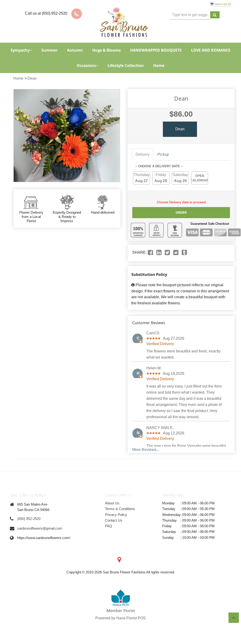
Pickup (163, 154)
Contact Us (113, 520)
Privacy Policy (116, 515)
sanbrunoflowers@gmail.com (39, 528)
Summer (49, 50)
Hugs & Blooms (106, 50)
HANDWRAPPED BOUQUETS (156, 50)
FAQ (108, 526)
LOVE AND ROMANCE (210, 50)
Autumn (75, 50)
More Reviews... (145, 450)
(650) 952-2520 (28, 519)
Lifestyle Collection (126, 65)
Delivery (142, 154)
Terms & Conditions (120, 509)
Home (159, 65)
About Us (112, 503)
